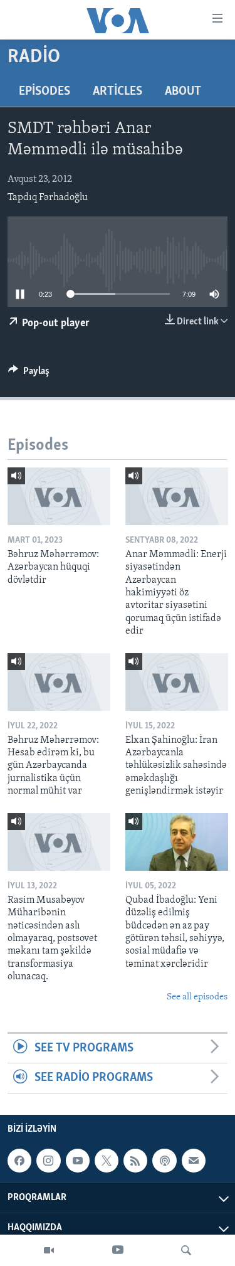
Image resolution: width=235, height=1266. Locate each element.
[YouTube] (117, 1250)
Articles (117, 91)
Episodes (44, 91)
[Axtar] (186, 1250)
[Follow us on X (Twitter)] (106, 1161)
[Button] (29, 374)
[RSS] (135, 1161)
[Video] (49, 1250)
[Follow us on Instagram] (48, 1161)
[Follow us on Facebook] (19, 1161)
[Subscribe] (194, 1161)
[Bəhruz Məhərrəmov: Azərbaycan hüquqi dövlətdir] (59, 496)
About (183, 91)
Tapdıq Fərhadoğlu (48, 198)
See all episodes (197, 997)
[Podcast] (164, 1161)
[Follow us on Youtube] (78, 1161)
